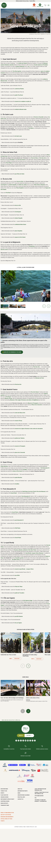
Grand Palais (14, 493)
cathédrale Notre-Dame (20, 224)
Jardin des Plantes (22, 63)
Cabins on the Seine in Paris (32, 697)
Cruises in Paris (4, 797)
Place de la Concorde (37, 404)
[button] (44, 306)
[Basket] (45, 5)
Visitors (28, 735)
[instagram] (18, 740)
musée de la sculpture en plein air (23, 101)
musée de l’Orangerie (20, 446)
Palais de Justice (23, 184)
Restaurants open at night (7, 799)
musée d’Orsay (18, 420)
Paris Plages (9, 162)
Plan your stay (4, 795)
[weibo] (32, 740)
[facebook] (16, 740)
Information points (22, 790)
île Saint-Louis (18, 136)
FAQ (35, 797)
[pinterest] (25, 740)
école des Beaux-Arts (20, 412)
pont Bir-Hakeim (19, 616)
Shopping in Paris (5, 801)
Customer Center (39, 795)
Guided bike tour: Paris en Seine (8, 654)
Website (21, 735)
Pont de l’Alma (34, 158)
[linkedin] (21, 740)
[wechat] (28, 740)
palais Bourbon (18, 477)
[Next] (28, 666)
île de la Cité (20, 181)
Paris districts (4, 803)
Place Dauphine (20, 187)
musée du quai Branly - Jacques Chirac (24, 569)
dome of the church (17, 471)
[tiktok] (23, 740)
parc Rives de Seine (19, 174)
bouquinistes (32, 246)
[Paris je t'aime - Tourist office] (4, 5)
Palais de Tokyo (18, 586)
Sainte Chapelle (12, 184)
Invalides (25, 469)
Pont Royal (8, 396)
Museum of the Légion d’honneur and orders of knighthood (24, 400)
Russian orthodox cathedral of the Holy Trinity (25, 550)
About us (20, 788)
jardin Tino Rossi (19, 95)
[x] (35, 740)
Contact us (20, 799)
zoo (28, 66)
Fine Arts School (35, 392)
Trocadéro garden (19, 558)
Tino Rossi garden (17, 71)
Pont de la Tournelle (38, 117)
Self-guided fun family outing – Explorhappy (30, 655)
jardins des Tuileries (20, 438)
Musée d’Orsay (8, 398)
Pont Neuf (12, 159)
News (19, 792)
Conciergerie (4, 184)
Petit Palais (17, 528)
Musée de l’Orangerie (33, 403)
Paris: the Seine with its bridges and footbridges (12, 697)
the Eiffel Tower (16, 559)
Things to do (4, 790)
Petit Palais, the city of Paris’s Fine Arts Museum (33, 491)
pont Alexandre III (19, 520)
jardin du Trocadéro (19, 593)
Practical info (21, 797)
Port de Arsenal (21, 159)
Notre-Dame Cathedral (39, 184)
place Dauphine (18, 230)
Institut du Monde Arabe (20, 109)
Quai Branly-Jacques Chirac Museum (34, 553)
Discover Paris (4, 788)
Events (2, 792)
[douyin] (30, 740)
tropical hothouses (20, 66)
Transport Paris (5, 805)
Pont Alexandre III (45, 468)
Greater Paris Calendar (23, 795)
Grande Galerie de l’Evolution (41, 64)
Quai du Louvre (4, 249)
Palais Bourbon (4, 466)
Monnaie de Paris (39, 378)
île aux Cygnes (18, 622)
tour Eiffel (17, 575)
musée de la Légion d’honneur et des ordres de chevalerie (29, 428)
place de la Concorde (20, 452)
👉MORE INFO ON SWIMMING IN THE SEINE (12, 352)
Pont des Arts (42, 158)
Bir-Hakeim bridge (28, 600)
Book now (16, 658)
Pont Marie (31, 128)
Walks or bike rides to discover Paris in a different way (11, 720)
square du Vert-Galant (20, 237)
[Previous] (23, 666)
